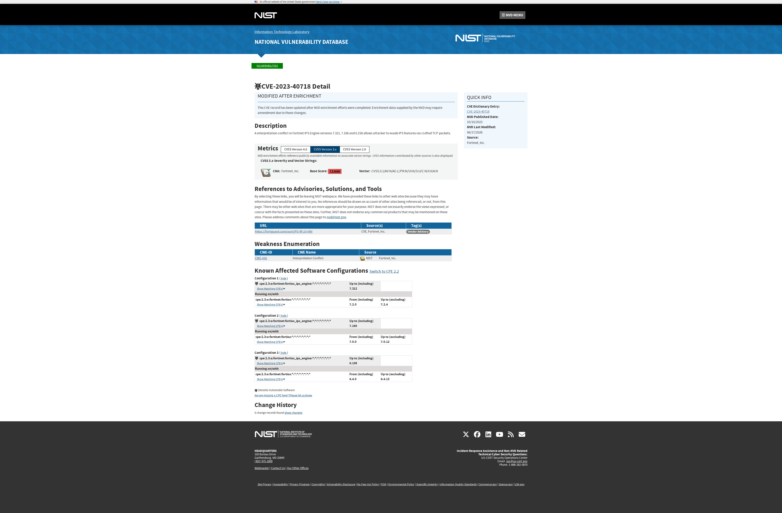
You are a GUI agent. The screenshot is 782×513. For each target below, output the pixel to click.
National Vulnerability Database (301, 42)
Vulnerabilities (267, 66)
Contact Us (278, 468)
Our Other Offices (298, 468)
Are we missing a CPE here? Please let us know (283, 395)
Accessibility (280, 484)
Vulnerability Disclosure (341, 484)
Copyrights (318, 484)
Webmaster (262, 468)
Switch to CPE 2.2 (384, 271)
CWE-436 (261, 258)
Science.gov (506, 484)
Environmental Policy (401, 484)
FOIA (384, 484)
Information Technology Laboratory (282, 32)
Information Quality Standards (458, 484)
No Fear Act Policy (368, 484)
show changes (293, 413)
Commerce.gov (488, 484)
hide (283, 278)
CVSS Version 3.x (325, 149)
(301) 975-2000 (263, 461)
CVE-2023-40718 (478, 111)
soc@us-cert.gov (516, 461)
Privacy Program (300, 484)
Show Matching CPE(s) (270, 288)
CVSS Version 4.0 (295, 149)
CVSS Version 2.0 (354, 149)
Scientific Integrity (427, 484)
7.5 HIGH (335, 171)
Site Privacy (264, 484)
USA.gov (520, 484)
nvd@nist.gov (336, 217)
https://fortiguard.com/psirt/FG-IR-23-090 (283, 231)
